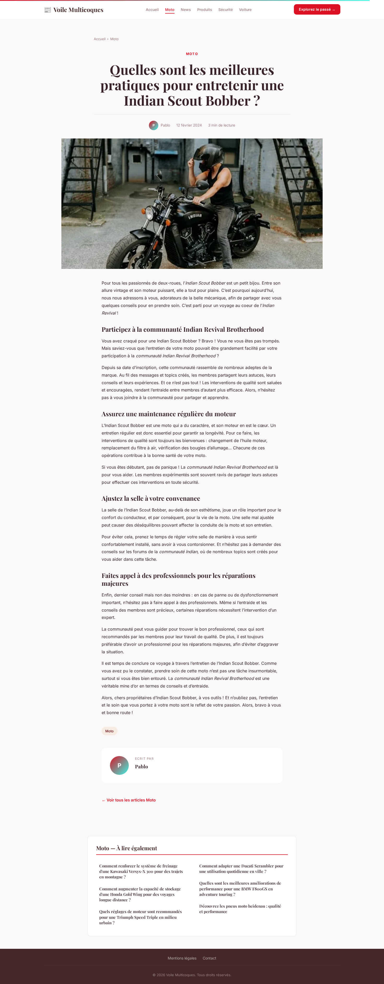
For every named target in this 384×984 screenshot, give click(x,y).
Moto (169, 9)
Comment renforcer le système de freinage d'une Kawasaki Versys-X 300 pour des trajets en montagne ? (141, 871)
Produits (204, 9)
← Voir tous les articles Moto (129, 800)
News (186, 9)
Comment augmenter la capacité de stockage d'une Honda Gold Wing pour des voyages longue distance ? (140, 894)
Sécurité (225, 9)
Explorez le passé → (317, 9)
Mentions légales (182, 958)
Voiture (245, 9)
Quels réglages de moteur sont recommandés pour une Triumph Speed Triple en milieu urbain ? (140, 917)
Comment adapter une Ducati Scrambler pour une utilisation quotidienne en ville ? (241, 868)
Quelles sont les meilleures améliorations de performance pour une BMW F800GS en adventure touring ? (240, 888)
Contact (209, 958)
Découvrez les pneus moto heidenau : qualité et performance (240, 908)
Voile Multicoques (73, 9)
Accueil (152, 9)
